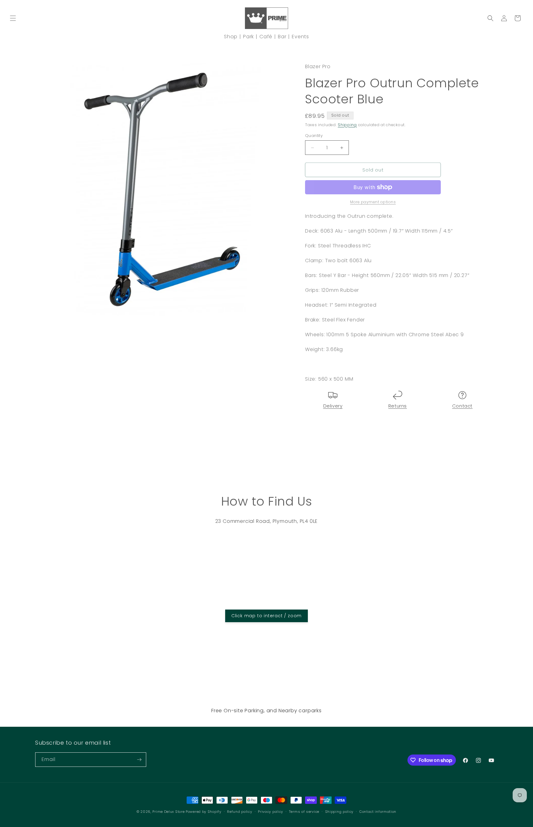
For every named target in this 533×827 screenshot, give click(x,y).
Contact (462, 406)
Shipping (347, 124)
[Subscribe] (139, 759)
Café (265, 36)
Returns (397, 406)
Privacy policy (270, 811)
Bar (282, 36)
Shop (231, 36)
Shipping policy (339, 811)
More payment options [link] (373, 202)
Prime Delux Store (168, 811)
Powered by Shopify (203, 811)
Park (248, 36)
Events (300, 36)
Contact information (377, 811)
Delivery (333, 406)
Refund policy (239, 811)
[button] (13, 18)
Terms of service (304, 811)
